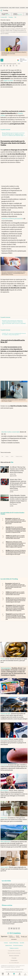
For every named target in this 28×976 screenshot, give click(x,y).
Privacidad (14, 957)
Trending (10, 17)
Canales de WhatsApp (13, 942)
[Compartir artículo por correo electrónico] (13, 65)
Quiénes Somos (8, 945)
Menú (3, 974)
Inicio (14, 974)
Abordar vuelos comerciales (10, 432)
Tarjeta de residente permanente (11, 218)
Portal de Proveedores (18, 945)
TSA (15, 17)
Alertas (19, 974)
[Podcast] (24, 936)
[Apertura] (4, 937)
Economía (22, 7)
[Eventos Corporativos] (12, 937)
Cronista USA (4, 17)
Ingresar (25, 974)
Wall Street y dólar (14, 7)
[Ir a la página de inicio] (14, 933)
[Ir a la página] (2, 10)
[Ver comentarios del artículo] (16, 65)
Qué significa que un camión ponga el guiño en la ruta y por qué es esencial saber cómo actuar (15, 537)
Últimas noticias (4, 7)
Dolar (8, 974)
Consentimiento (14, 960)
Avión (12, 456)
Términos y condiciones (14, 955)
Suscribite (22, 942)
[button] (25, 828)
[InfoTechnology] (14, 940)
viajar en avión (8, 80)
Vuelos (7, 456)
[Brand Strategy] (18, 937)
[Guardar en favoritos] (2, 60)
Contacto (6, 942)
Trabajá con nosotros (14, 948)
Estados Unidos (19, 456)
